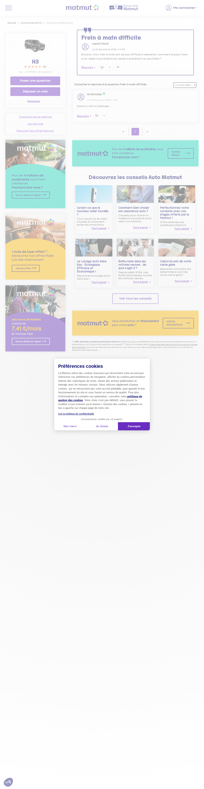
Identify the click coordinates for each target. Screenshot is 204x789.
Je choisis (102, 426)
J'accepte (134, 426)
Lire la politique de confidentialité (76, 413)
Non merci (70, 426)
